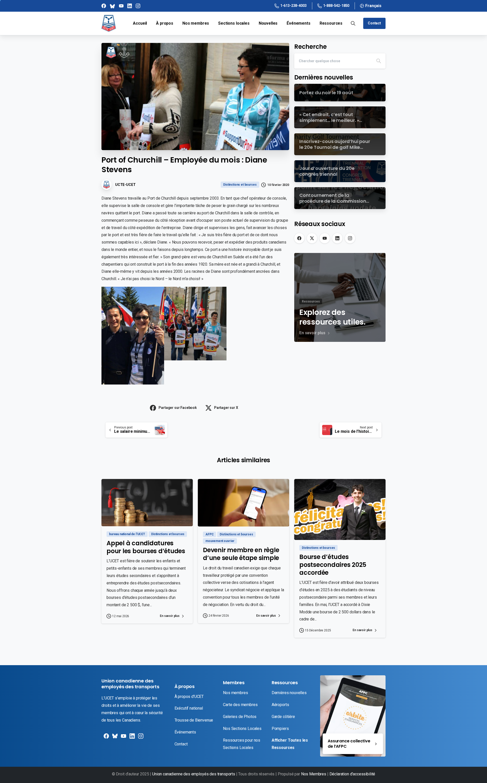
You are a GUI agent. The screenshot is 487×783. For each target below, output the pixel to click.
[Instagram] (350, 238)
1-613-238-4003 (293, 6)
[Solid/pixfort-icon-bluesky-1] (140, 738)
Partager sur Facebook (178, 408)
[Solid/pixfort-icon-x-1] (114, 738)
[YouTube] (325, 238)
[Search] (379, 61)
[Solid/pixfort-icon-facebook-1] (105, 738)
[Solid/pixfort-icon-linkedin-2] (131, 738)
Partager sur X (226, 408)
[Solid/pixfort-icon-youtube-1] (123, 738)
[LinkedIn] (337, 238)
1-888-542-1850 (336, 6)
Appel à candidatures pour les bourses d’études (146, 547)
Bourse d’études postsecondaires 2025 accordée (332, 565)
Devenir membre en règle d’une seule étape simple (241, 554)
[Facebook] (299, 238)
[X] (312, 238)
